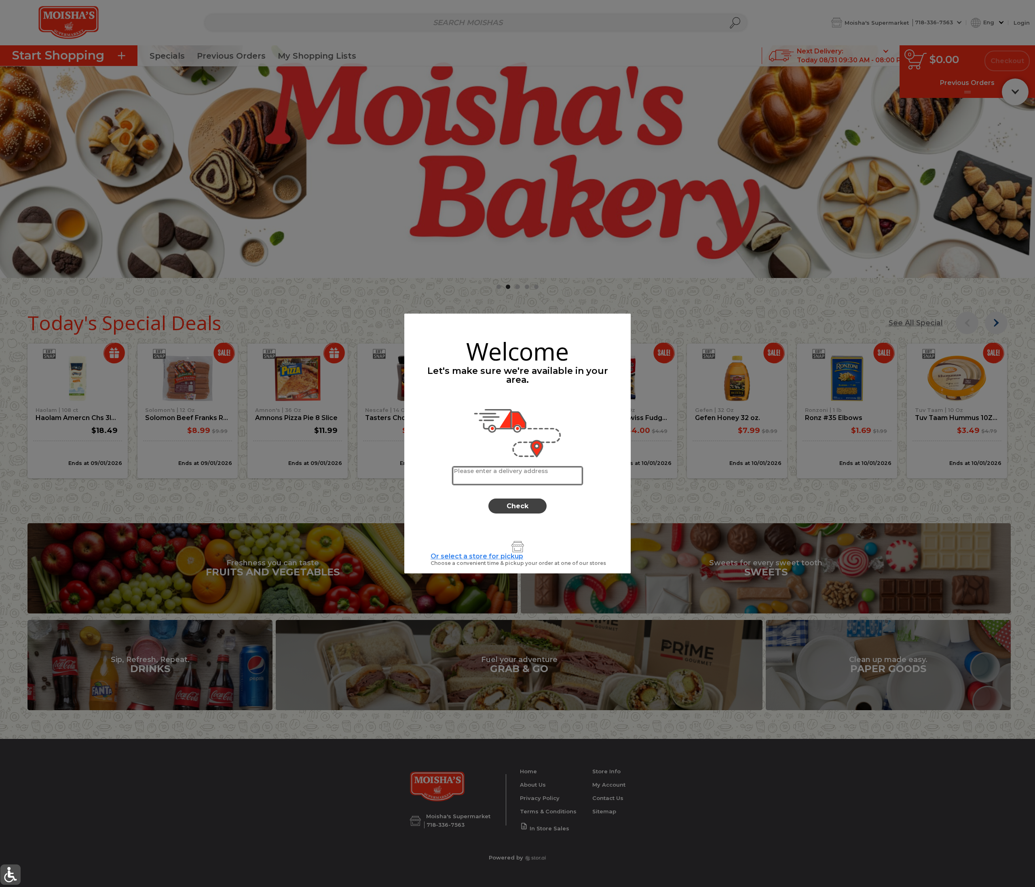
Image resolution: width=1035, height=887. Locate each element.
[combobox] (517, 475)
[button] (10, 874)
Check (517, 506)
